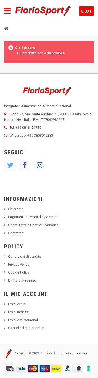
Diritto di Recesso (22, 280)
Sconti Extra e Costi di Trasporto (33, 225)
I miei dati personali (23, 320)
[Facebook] (25, 165)
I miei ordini (17, 304)
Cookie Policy (18, 272)
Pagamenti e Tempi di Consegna (33, 217)
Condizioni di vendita (24, 256)
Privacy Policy (18, 264)
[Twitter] (10, 165)
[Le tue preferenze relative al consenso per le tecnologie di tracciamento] (88, 368)
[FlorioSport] (43, 11)
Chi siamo (16, 209)
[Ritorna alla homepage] (6, 28)
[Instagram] (39, 165)
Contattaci (16, 233)
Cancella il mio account (26, 328)
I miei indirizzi (18, 312)
